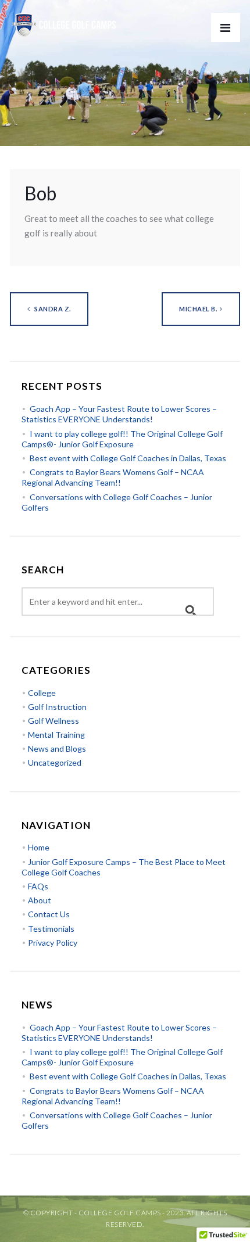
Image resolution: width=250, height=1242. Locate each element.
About (39, 900)
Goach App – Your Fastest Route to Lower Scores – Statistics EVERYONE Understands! (119, 414)
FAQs (38, 886)
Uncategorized (54, 762)
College (42, 693)
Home (38, 847)
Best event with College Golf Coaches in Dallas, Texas (128, 458)
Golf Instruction (57, 707)
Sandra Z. (52, 309)
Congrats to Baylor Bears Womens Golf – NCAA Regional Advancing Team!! (113, 477)
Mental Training (56, 735)
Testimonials (51, 929)
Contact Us (49, 914)
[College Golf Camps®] (66, 19)
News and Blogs (57, 748)
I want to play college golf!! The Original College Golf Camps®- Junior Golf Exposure (122, 439)
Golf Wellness (53, 721)
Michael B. (198, 309)
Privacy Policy (52, 942)
